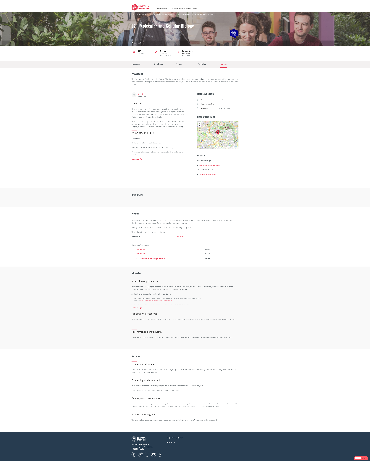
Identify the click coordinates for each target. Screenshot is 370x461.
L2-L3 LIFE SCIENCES (169, 14)
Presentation (136, 64)
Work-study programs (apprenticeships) (184, 9)
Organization (158, 64)
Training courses (162, 9)
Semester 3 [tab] (136, 236)
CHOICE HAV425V (140, 249)
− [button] (199, 126)
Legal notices (171, 442)
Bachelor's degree (155, 14)
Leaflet (221, 148)
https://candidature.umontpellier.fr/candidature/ (156, 301)
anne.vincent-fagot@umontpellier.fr (209, 165)
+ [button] (199, 123)
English (358, 458)
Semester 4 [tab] (181, 236)
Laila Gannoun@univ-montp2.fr (208, 174)
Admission (202, 64)
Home (133, 14)
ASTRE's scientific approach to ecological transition (150, 259)
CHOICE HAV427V (140, 254)
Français (364, 458)
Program (179, 64)
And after (223, 64)
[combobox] (358, 458)
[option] (364, 458)
